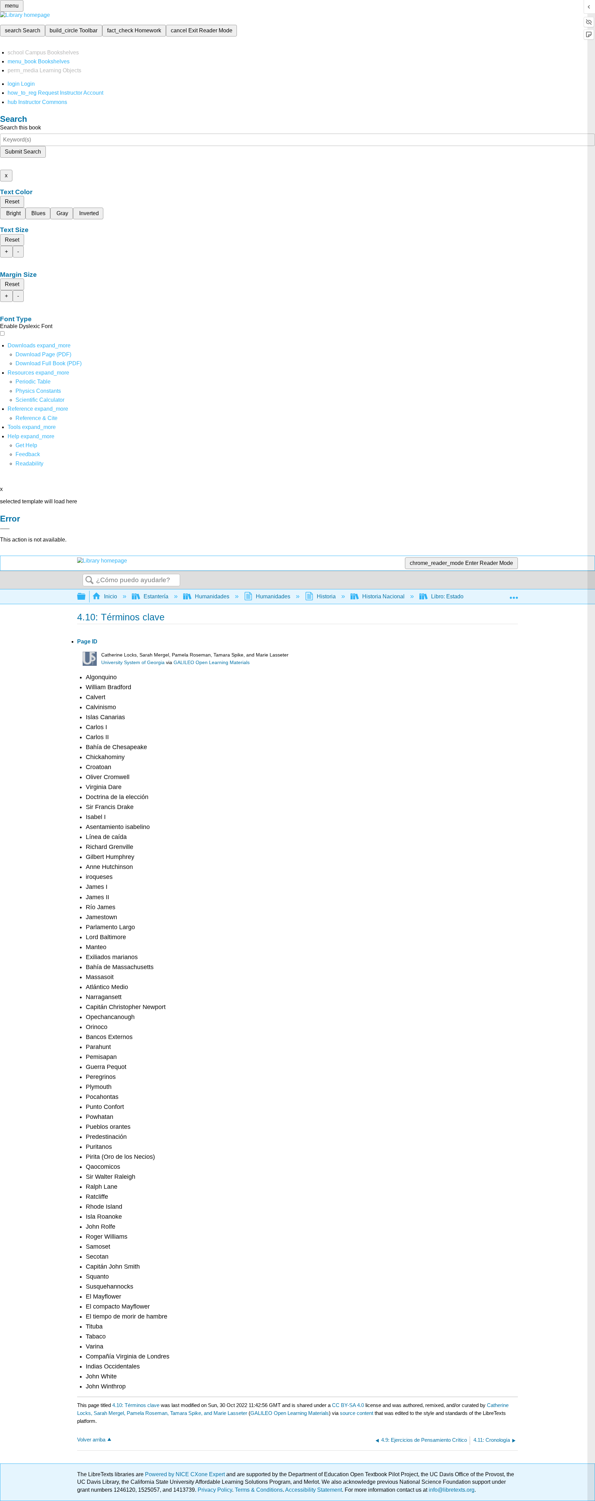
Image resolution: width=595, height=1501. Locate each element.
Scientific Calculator (39, 400)
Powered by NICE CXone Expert (185, 1474)
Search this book (20, 127)
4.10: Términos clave (135, 1405)
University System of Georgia (133, 662)
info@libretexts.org (450, 1490)
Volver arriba (91, 1439)
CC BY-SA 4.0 (348, 1405)
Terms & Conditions (259, 1490)
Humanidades (212, 596)
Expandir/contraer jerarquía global (85, 596)
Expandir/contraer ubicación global (514, 594)
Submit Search (23, 152)
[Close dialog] (5, 528)
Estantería (156, 596)
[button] (27, 454)
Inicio (110, 596)
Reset (12, 201)
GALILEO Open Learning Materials (212, 662)
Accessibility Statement (313, 1490)
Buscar (89, 580)
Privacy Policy (215, 1490)
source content (356, 1413)
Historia (326, 596)
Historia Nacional (383, 596)
